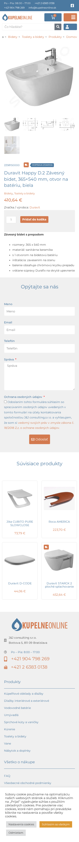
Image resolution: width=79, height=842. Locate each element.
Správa (9, 359)
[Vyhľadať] (57, 27)
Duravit (35, 207)
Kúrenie (9, 729)
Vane (7, 743)
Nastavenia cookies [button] (21, 824)
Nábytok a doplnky (17, 750)
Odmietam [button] (16, 832)
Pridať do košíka (34, 219)
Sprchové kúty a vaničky (21, 722)
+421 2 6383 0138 (44, 3)
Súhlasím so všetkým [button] (56, 824)
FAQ (7, 775)
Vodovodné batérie (17, 708)
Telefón (9, 341)
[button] (70, 17)
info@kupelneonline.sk (42, 7)
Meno (8, 304)
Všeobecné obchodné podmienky (27, 783)
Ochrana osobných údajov (23, 397)
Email (8, 322)
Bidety (8, 193)
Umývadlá (11, 715)
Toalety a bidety (24, 193)
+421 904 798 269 (14, 7)
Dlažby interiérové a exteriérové (26, 700)
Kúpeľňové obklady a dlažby (23, 693)
